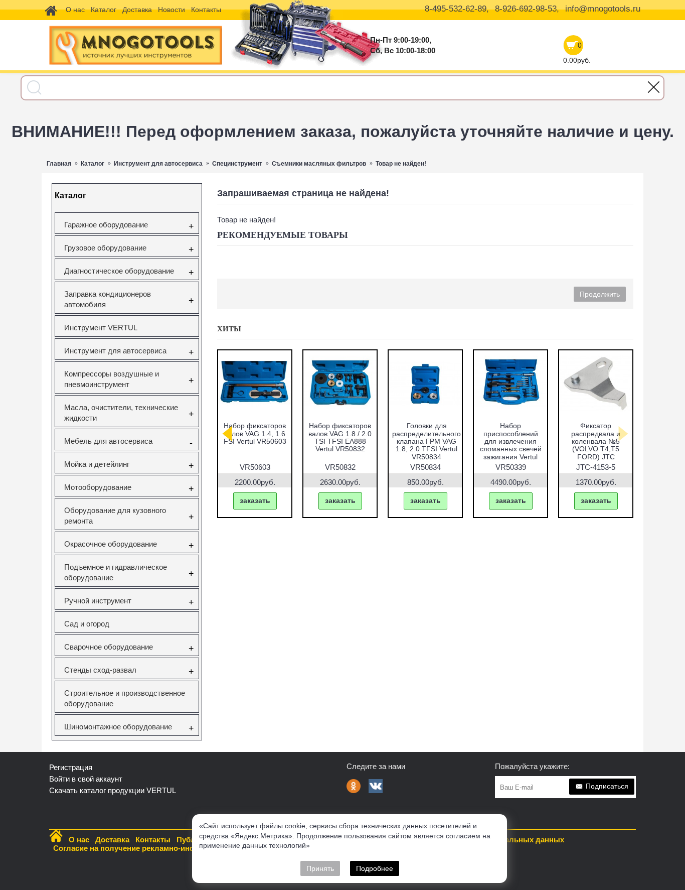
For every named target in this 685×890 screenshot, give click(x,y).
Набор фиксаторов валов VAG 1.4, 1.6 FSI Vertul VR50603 (255, 433)
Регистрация (70, 767)
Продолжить (600, 294)
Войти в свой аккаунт (85, 779)
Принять (320, 868)
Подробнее (374, 868)
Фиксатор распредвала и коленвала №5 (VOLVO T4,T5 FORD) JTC (595, 441)
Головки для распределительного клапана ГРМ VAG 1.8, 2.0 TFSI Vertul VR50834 (426, 441)
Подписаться (607, 786)
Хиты (229, 329)
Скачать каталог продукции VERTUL (112, 790)
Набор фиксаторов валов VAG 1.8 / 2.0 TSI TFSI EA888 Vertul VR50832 (340, 437)
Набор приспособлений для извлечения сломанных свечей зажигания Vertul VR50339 (511, 445)
